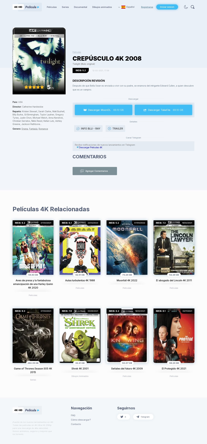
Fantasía (33, 128)
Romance (43, 128)
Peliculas (52, 7)
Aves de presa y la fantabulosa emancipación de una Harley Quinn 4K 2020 (33, 284)
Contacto (76, 424)
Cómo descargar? (81, 419)
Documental (80, 7)
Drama (25, 128)
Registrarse (147, 7)
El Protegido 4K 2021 (174, 368)
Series (65, 7)
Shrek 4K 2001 (80, 368)
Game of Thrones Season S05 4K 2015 (33, 370)
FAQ (73, 415)
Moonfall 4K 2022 (127, 280)
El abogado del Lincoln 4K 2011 (174, 280)
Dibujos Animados (80, 376)
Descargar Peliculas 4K (90, 147)
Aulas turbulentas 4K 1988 (80, 280)
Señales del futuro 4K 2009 (127, 368)
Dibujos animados (102, 7)
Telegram (145, 417)
